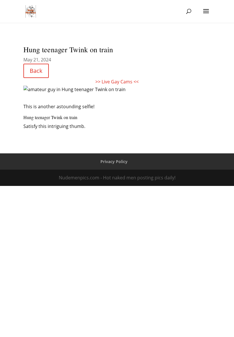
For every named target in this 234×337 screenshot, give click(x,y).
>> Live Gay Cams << (117, 82)
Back (36, 71)
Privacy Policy (114, 161)
